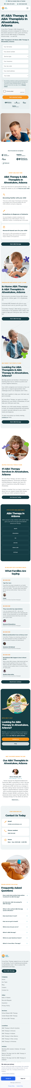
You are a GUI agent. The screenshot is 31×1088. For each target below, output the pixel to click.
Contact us (15, 739)
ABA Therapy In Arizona (8, 1031)
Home (3, 979)
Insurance (4, 1003)
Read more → (15, 799)
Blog (3, 984)
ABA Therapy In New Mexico (10, 1036)
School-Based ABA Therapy (10, 1013)
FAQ (15, 743)
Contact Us (5, 990)
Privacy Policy (6, 1005)
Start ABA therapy (15, 244)
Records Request (6, 1000)
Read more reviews (15, 682)
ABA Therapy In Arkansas (9, 1041)
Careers (4, 987)
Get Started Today (15, 497)
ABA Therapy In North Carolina (10, 1028)
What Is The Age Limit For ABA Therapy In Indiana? (14, 1058)
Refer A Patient (6, 997)
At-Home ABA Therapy (8, 1018)
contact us (5, 417)
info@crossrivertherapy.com (15, 824)
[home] (5, 8)
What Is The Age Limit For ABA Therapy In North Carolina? (14, 1054)
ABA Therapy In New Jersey (10, 1039)
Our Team (4, 982)
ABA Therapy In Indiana (8, 1033)
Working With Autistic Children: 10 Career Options (13, 1049)
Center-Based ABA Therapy (9, 1016)
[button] (27, 8)
